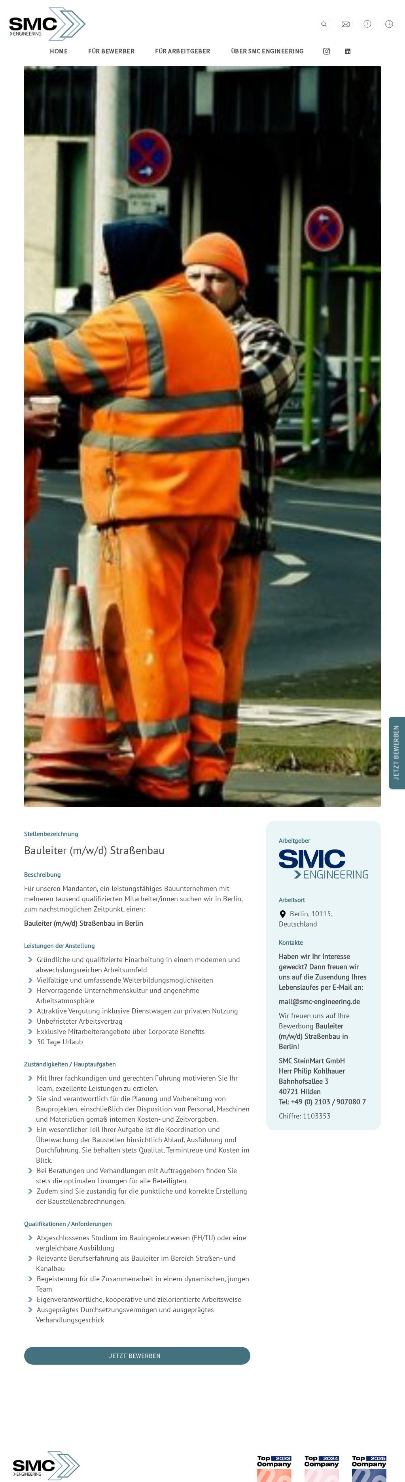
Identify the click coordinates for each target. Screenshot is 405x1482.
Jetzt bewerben (135, 1356)
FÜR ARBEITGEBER (182, 51)
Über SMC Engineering (267, 51)
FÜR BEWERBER (111, 51)
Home (59, 51)
